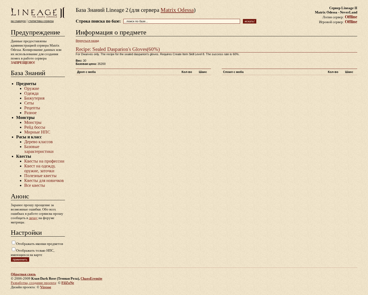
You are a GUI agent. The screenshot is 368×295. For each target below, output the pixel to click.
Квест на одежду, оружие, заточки (39, 168)
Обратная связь (23, 274)
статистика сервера (41, 21)
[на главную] (38, 18)
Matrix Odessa (177, 10)
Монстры (32, 122)
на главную (18, 21)
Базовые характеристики (39, 149)
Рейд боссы (34, 127)
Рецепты (32, 108)
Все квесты (34, 185)
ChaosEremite (91, 278)
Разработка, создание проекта (33, 283)
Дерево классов (38, 141)
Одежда (31, 93)
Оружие (31, 88)
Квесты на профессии (44, 161)
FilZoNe (67, 283)
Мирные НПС (37, 132)
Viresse (45, 287)
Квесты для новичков (44, 180)
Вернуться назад (87, 40)
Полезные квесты (40, 175)
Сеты (29, 103)
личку (33, 218)
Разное (30, 112)
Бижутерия (34, 98)
